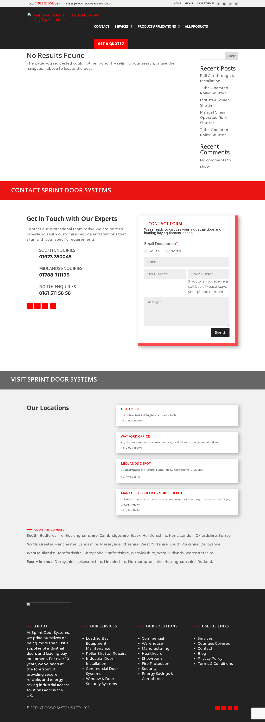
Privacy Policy (210, 659)
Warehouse (152, 643)
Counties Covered (214, 643)
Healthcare (152, 653)
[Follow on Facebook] (30, 306)
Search (231, 56)
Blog (202, 653)
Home (177, 3)
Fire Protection (155, 664)
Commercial (153, 638)
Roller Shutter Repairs (106, 653)
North (175, 251)
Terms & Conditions (215, 664)
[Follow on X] (37, 306)
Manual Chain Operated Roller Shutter (214, 117)
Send (220, 332)
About (188, 3)
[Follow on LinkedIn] (53, 306)
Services (205, 638)
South (154, 251)
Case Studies (205, 3)
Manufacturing (156, 648)
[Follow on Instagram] (45, 306)
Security (149, 669)
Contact (205, 648)
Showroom (152, 659)
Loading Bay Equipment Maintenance (98, 643)
